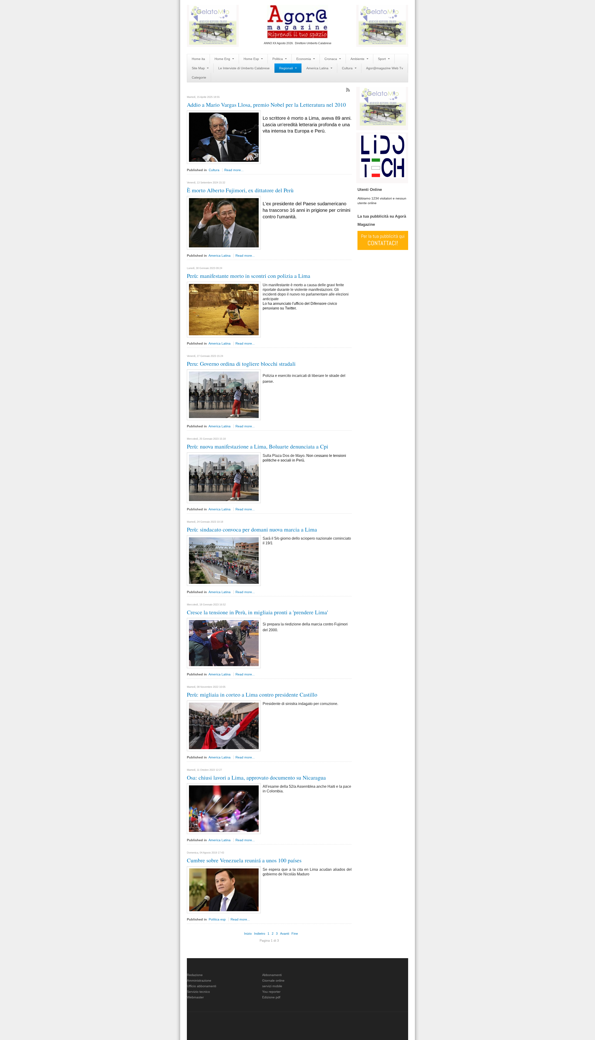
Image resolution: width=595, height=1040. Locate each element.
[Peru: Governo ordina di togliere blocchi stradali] (224, 394)
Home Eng (223, 59)
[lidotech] (383, 155)
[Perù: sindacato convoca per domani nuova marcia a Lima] (224, 560)
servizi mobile (272, 986)
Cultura (348, 68)
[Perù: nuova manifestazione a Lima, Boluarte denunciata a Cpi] (224, 477)
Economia (304, 59)
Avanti (284, 933)
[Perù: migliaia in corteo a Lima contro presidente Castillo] (224, 725)
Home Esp (252, 59)
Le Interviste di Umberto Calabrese (244, 68)
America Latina (317, 68)
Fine (294, 933)
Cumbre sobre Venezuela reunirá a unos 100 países (244, 860)
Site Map (199, 68)
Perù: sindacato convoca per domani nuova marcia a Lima (252, 529)
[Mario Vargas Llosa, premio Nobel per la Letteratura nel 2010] (224, 137)
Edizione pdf (271, 997)
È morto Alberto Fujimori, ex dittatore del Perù (240, 190)
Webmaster (195, 997)
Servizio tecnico (198, 991)
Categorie (199, 77)
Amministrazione (199, 980)
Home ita (198, 59)
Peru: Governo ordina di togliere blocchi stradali (241, 363)
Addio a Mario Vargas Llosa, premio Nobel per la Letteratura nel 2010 (266, 104)
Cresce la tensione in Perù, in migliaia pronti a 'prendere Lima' (257, 612)
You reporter (271, 991)
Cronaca (331, 59)
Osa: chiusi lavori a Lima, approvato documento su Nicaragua (256, 777)
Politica (278, 59)
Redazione (195, 975)
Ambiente (357, 59)
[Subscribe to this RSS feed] (348, 90)
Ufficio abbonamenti (201, 986)
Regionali (286, 68)
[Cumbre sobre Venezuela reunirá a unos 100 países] (224, 889)
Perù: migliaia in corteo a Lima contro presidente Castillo (252, 694)
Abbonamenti (272, 975)
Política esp (217, 919)
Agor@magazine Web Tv (384, 68)
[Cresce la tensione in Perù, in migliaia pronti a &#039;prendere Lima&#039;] (224, 643)
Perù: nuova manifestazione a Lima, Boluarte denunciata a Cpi (257, 446)
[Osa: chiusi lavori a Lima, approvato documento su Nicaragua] (224, 808)
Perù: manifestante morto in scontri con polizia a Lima (248, 275)
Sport (382, 59)
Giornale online (273, 980)
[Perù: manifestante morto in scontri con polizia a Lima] (224, 309)
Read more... (234, 170)
